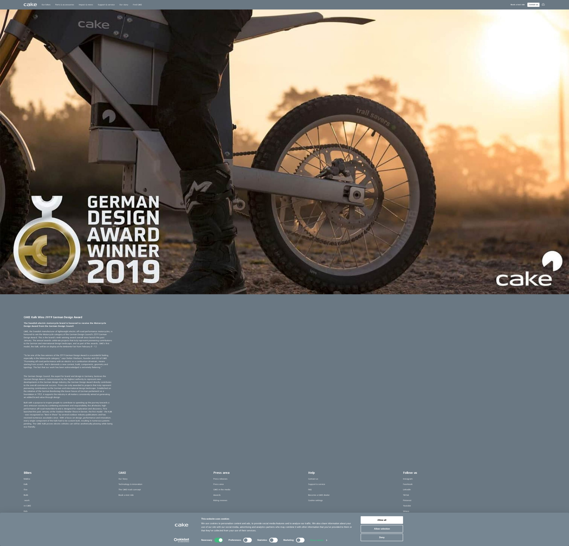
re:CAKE (27, 506)
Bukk (26, 495)
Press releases (220, 479)
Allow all (381, 520)
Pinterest (407, 500)
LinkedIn (407, 489)
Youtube (407, 506)
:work (26, 500)
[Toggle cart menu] (543, 4)
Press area (218, 484)
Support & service (106, 5)
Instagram (408, 479)
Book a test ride (518, 5)
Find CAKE (137, 5)
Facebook (408, 484)
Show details (316, 540)
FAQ (310, 489)
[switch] (247, 540)
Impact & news (86, 5)
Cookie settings (315, 500)
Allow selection (382, 528)
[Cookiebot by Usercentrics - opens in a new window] (182, 540)
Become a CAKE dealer (319, 495)
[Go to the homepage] (30, 5)
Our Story (123, 479)
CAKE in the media (221, 489)
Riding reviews (220, 500)
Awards (217, 495)
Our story (123, 5)
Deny (382, 537)
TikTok (406, 495)
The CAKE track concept (130, 489)
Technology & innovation (130, 484)
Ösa (25, 489)
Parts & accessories (64, 5)
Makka (27, 479)
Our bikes (46, 5)
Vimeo (406, 511)
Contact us (533, 5)
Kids (26, 511)
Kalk (26, 484)
